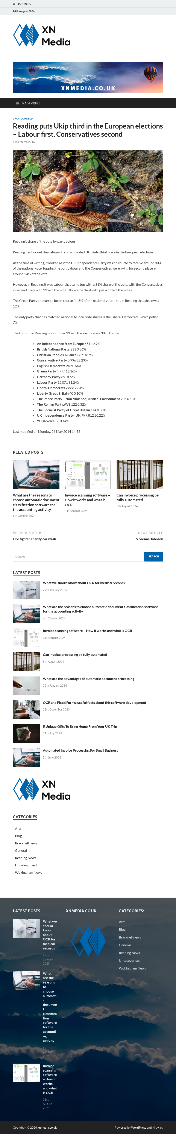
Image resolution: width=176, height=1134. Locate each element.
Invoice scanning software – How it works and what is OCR (87, 500)
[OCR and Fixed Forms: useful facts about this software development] (26, 703)
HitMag (157, 1127)
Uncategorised (23, 118)
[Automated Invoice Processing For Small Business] (26, 751)
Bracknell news (26, 843)
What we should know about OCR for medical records (84, 583)
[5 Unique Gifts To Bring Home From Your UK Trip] (26, 727)
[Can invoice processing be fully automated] (140, 476)
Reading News (25, 858)
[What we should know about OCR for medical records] (26, 583)
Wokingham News (28, 872)
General (21, 850)
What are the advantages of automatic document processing (88, 678)
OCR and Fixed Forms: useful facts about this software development (94, 702)
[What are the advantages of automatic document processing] (26, 679)
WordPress (138, 1127)
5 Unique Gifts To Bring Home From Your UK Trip (80, 726)
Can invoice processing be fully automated (138, 497)
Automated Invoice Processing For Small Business (80, 750)
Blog (18, 836)
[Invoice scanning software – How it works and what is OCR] (88, 476)
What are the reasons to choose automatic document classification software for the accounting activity (36, 502)
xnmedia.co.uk (47, 1127)
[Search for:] (88, 557)
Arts (18, 828)
